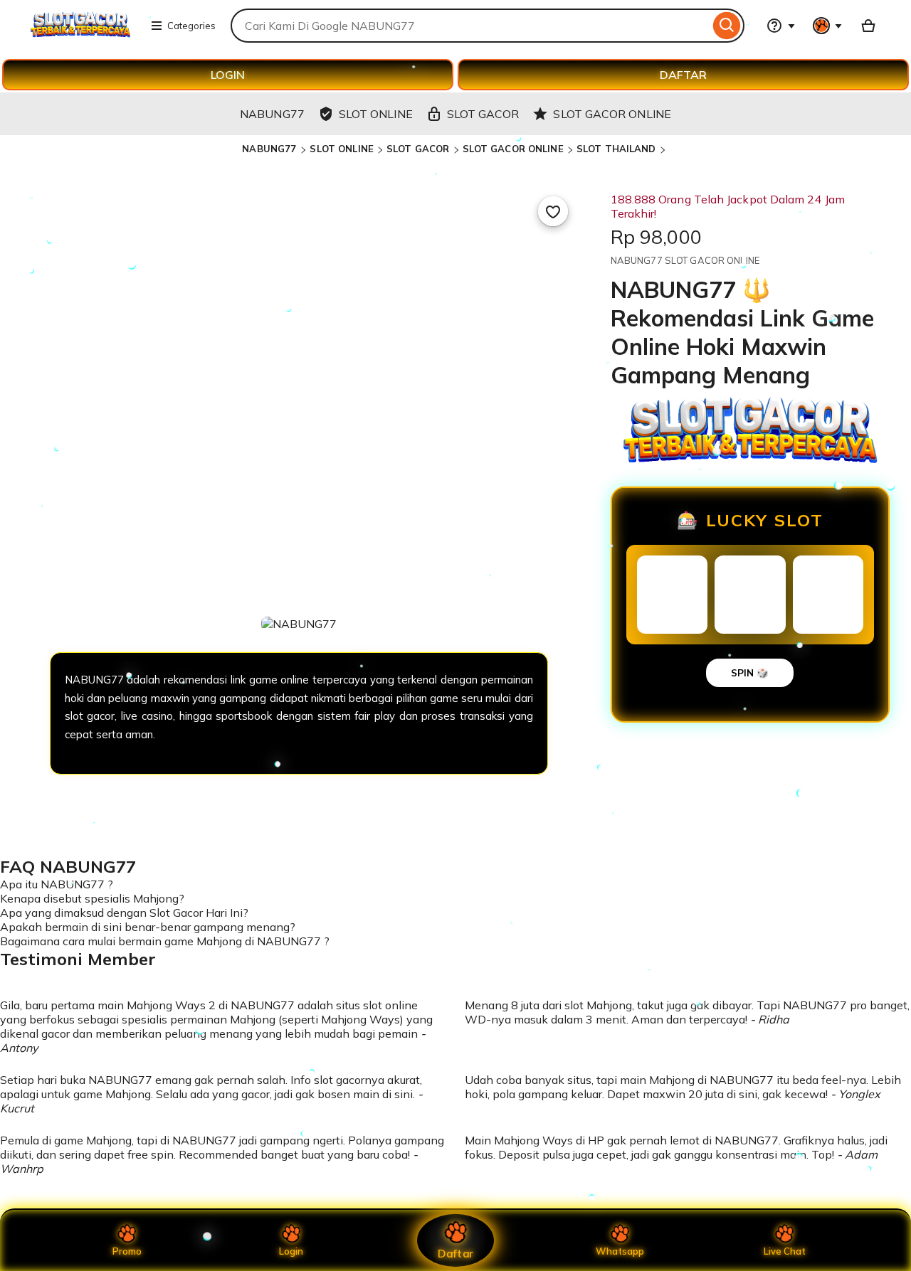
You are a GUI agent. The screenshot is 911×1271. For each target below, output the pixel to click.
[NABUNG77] (80, 34)
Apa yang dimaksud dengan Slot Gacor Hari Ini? (124, 912)
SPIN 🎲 (750, 673)
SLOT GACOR (417, 148)
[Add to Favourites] (553, 211)
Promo (127, 1251)
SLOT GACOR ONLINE (513, 148)
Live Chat (785, 1251)
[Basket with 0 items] (868, 26)
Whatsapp (620, 1251)
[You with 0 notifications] (827, 26)
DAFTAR (683, 75)
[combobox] (470, 26)
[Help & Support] (780, 26)
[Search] (727, 26)
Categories (191, 25)
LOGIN (228, 75)
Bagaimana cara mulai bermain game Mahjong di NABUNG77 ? (165, 941)
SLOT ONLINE (341, 148)
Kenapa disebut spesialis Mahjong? (92, 898)
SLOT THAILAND (616, 148)
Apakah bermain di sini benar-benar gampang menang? (147, 927)
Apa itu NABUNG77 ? (56, 884)
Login (291, 1251)
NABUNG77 (270, 148)
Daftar (455, 1253)
